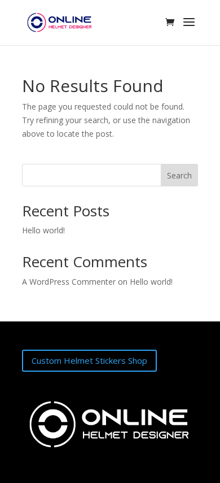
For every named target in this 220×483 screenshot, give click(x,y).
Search (179, 175)
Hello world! (43, 230)
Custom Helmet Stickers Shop (89, 360)
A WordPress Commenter (69, 281)
